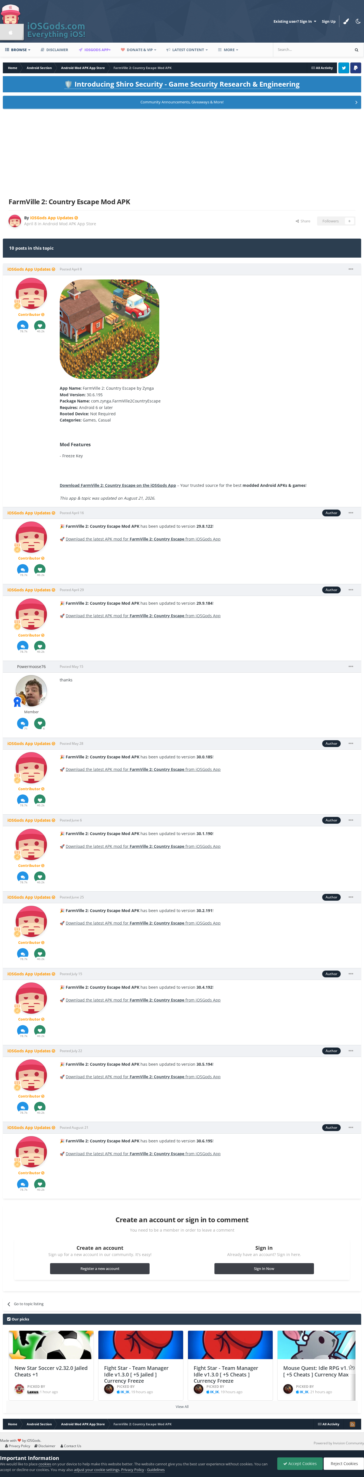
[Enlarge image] (109, 328)
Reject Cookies (344, 1463)
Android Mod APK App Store (69, 223)
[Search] (356, 50)
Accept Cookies (302, 1463)
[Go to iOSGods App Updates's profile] (15, 221)
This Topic (334, 49)
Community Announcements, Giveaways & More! (182, 102)
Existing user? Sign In (294, 21)
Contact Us (72, 1445)
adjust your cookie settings (96, 1469)
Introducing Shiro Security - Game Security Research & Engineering (182, 84)
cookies (44, 1463)
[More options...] (351, 269)
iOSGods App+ (97, 49)
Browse (18, 49)
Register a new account (99, 1268)
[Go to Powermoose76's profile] (31, 690)
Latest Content (187, 49)
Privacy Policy (19, 1445)
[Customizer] (346, 21)
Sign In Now (264, 1268)
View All (182, 1406)
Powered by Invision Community (339, 1443)
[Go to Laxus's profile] (19, 1389)
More (229, 49)
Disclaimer (57, 49)
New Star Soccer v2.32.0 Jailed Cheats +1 (51, 1371)
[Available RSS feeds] (352, 1424)
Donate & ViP (139, 49)
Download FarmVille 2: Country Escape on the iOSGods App (118, 485)
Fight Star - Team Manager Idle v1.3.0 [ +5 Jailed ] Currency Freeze (136, 1374)
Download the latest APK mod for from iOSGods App (143, 539)
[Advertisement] (182, 152)
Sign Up (329, 21)
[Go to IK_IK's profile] (109, 1389)
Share (304, 221)
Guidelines (156, 1469)
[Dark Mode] (358, 21)
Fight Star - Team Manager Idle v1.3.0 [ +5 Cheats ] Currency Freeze (226, 1374)
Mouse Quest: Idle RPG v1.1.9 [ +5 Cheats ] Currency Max (319, 1371)
